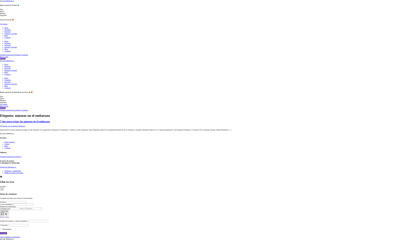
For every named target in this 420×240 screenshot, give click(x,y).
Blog (6, 36)
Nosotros (7, 30)
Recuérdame (6, 229)
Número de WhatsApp (8, 206)
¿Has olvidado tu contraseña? (10, 237)
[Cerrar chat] (2, 189)
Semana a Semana (10, 34)
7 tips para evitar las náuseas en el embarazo (25, 121)
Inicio (6, 28)
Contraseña (4, 225)
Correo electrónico (6, 204)
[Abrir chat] (4, 214)
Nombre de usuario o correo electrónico (13, 221)
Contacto (7, 38)
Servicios (7, 32)
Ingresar (3, 59)
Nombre (3, 202)
